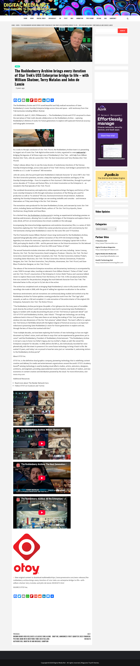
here (46, 383)
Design (99, 18)
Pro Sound (90, 18)
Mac (72, 18)
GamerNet (113, 18)
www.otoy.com (19, 374)
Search (122, 31)
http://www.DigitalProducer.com (107, 250)
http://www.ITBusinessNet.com (107, 243)
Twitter (41, 386)
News (32, 18)
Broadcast (52, 18)
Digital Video (41, 18)
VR (60, 18)
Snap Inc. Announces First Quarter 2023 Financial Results (71, 636)
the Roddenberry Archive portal (40, 215)
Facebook (31, 386)
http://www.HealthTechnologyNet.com (109, 263)
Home (25, 18)
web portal (80, 152)
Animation (79, 18)
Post (66, 18)
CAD (105, 18)
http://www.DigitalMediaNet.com (107, 256)
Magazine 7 (85, 663)
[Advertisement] (52, 614)
